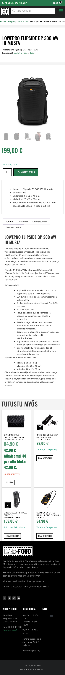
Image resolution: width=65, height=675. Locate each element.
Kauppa (11, 21)
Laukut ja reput (23, 21)
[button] (51, 616)
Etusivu (3, 21)
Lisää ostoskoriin (26, 172)
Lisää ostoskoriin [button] (45, 458)
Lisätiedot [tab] (23, 221)
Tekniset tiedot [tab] (13, 227)
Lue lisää (9, 482)
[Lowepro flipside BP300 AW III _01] (32, 101)
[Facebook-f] (4, 598)
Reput (32, 53)
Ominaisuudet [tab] (39, 221)
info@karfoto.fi (10, 630)
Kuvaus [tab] (9, 221)
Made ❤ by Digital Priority (32, 669)
